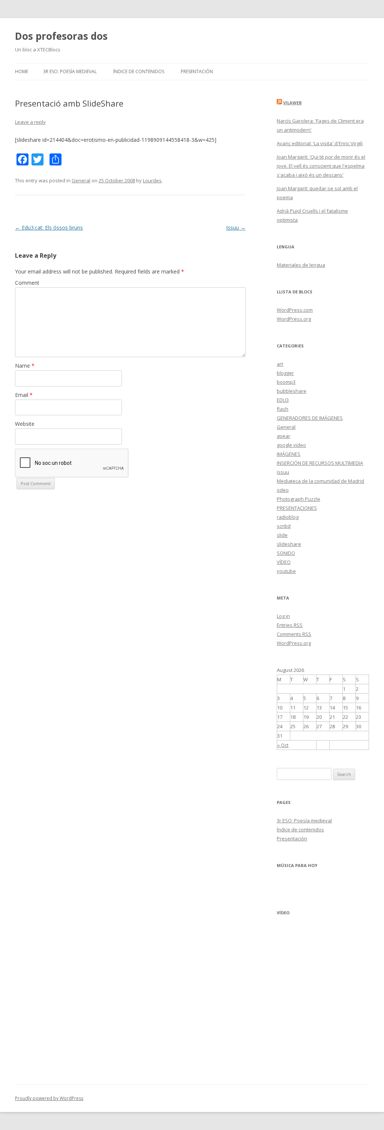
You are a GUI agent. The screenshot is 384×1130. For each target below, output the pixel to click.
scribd (284, 526)
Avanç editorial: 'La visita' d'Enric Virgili (320, 143)
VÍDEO (284, 562)
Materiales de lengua (301, 264)
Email (24, 394)
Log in (283, 616)
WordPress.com (295, 310)
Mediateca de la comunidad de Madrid (320, 481)
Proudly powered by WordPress (49, 1098)
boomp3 (286, 382)
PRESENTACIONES (297, 508)
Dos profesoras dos (61, 36)
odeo (283, 490)
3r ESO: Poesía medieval (70, 71)
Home (21, 71)
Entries (290, 625)
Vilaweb (292, 102)
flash (282, 409)
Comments (294, 634)
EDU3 (283, 400)
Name (24, 365)
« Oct (282, 745)
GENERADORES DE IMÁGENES (310, 418)
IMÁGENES (288, 454)
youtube (286, 571)
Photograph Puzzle (298, 499)
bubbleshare (291, 391)
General (81, 180)
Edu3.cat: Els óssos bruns (49, 227)
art (280, 364)
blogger (285, 373)
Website (24, 423)
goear (283, 436)
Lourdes (152, 180)
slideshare (289, 544)
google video (291, 445)
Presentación (197, 71)
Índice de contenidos (138, 71)
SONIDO (286, 553)
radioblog (287, 517)
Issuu (236, 227)
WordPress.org (294, 319)
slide (282, 535)
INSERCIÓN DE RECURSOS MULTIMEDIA (320, 463)
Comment (27, 282)
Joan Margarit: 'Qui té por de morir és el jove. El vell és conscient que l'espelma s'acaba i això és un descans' (321, 165)
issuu (283, 472)
